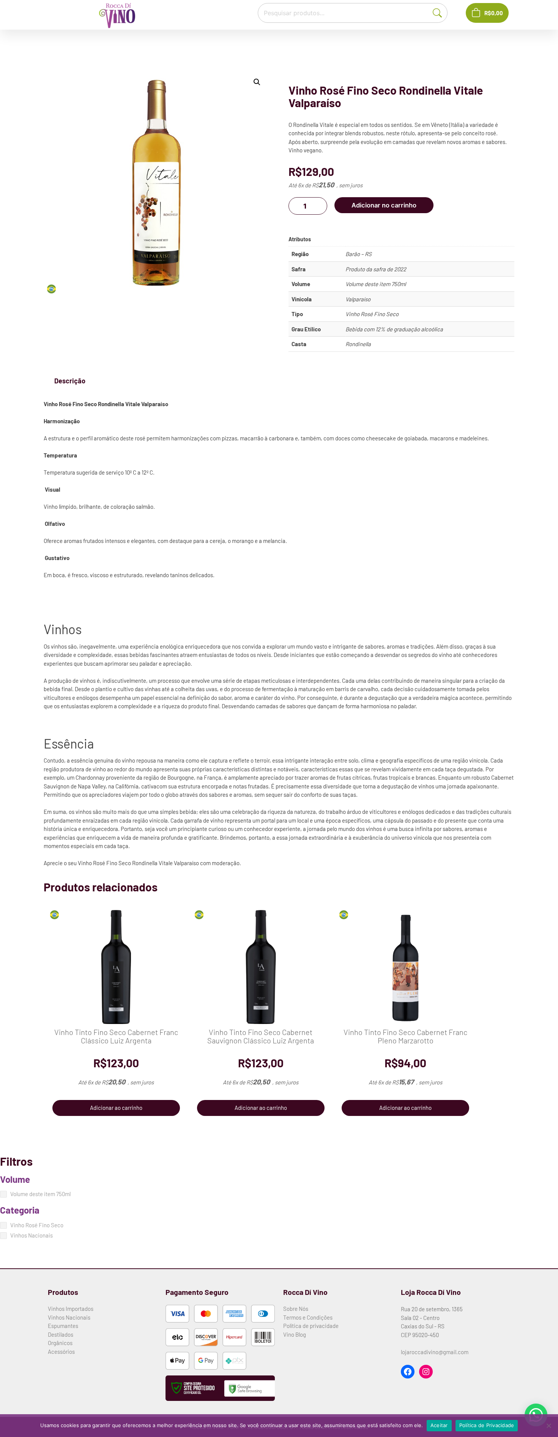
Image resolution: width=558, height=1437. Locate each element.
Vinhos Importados (70, 1308)
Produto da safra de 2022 (375, 269)
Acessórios (61, 1351)
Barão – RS (358, 253)
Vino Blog (294, 1334)
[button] (257, 82)
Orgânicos (60, 1342)
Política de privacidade (311, 1325)
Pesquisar (441, 12)
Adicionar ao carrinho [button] (116, 1107)
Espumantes (63, 1325)
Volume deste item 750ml (375, 283)
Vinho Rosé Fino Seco (372, 313)
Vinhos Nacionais (69, 1317)
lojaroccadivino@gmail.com (434, 1351)
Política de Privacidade (486, 1425)
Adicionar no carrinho (384, 205)
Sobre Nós (295, 1308)
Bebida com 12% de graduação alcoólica (394, 329)
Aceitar (439, 1425)
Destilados (60, 1334)
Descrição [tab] (69, 381)
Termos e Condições (308, 1317)
